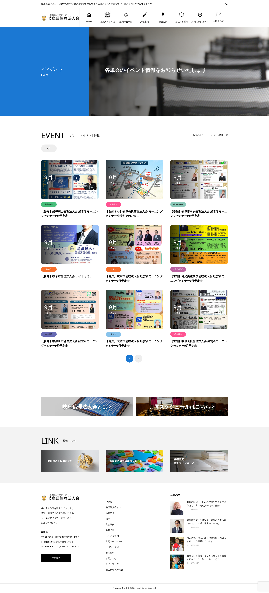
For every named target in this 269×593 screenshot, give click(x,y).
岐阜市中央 (178, 204)
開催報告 (110, 552)
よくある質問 (181, 21)
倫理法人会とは (107, 21)
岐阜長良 (113, 204)
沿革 (108, 518)
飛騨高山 (49, 204)
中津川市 (49, 334)
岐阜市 (49, 269)
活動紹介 (110, 513)
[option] (49, 148)
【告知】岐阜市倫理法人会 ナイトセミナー (68, 276)
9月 (49, 148)
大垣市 (113, 334)
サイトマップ (112, 563)
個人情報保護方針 (114, 569)
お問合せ (56, 557)
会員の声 (163, 21)
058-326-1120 (52, 546)
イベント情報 (112, 547)
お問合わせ (218, 21)
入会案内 (144, 21)
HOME (89, 21)
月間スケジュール (200, 21)
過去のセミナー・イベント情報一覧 (210, 135)
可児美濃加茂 (178, 269)
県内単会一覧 (125, 21)
